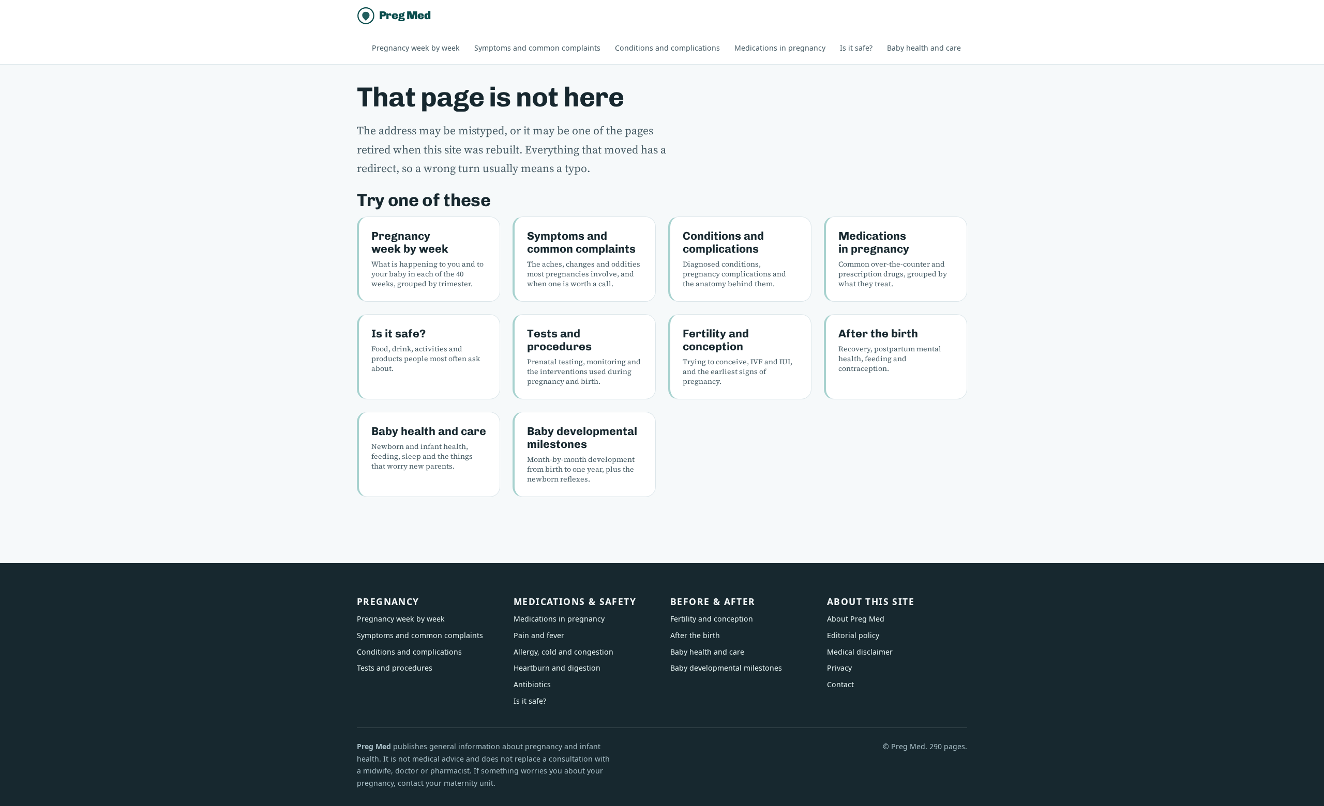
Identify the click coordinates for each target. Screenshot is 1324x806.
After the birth (878, 333)
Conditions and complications (667, 48)
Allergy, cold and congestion (563, 652)
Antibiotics (532, 684)
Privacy (839, 668)
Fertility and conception (716, 340)
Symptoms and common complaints (537, 48)
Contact (840, 684)
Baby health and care (924, 48)
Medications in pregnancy (779, 48)
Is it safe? (856, 48)
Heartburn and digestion (557, 668)
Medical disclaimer (860, 652)
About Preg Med (855, 619)
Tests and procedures (559, 340)
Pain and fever (539, 635)
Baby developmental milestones (582, 438)
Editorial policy (853, 635)
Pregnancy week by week (416, 48)
